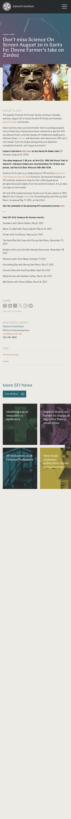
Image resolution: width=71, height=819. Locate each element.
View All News (11, 394)
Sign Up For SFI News (12, 311)
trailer (27, 196)
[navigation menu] (64, 7)
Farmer (21, 138)
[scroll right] (68, 448)
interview (26, 151)
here (62, 205)
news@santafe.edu (12, 333)
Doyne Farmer (10, 122)
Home (5, 35)
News (11, 35)
